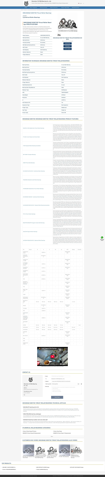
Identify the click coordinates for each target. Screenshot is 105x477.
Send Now (57, 397)
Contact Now (67, 43)
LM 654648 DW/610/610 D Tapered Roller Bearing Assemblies (36, 205)
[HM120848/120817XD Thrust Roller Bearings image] (67, 22)
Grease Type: (25, 112)
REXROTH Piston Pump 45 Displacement (77, 7)
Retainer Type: (25, 90)
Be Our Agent (67, 48)
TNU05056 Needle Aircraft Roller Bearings (32, 179)
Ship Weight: (25, 95)
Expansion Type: (26, 105)
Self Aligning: (26, 49)
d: (22, 100)
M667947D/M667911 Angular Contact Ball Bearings (34, 222)
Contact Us (27, 475)
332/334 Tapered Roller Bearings (30, 231)
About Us (22, 475)
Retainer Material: (27, 52)
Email (46, 376)
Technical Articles (43, 7)
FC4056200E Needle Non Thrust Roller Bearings (33, 188)
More (52, 436)
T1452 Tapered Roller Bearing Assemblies (32, 145)
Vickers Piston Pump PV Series (55, 7)
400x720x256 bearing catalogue (32, 414)
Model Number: (26, 35)
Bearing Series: (26, 40)
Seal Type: (24, 110)
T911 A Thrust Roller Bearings (29, 214)
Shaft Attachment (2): (27, 85)
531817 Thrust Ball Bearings (29, 162)
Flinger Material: (26, 54)
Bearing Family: (26, 37)
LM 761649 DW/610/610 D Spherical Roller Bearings (34, 240)
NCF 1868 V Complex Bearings (29, 154)
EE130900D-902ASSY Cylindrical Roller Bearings (33, 197)
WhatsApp (67, 46)
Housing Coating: (26, 42)
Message (47, 386)
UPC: (23, 92)
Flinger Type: (25, 107)
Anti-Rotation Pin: (26, 102)
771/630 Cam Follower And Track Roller (31, 137)
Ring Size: (24, 97)
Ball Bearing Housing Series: (29, 45)
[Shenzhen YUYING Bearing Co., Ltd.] (26, 3)
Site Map (31, 475)
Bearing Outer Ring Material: (28, 87)
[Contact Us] (102, 238)
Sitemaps (35, 475)
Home (26, 7)
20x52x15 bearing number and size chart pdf (35, 420)
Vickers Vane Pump (65, 7)
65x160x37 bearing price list (31, 407)
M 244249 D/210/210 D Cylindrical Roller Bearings (34, 171)
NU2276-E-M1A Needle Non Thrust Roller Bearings (33, 128)
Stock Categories (33, 7)
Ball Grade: (25, 47)
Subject (47, 381)
